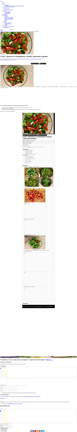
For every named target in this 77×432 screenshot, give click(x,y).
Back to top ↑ (20, 403)
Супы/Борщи (5, 14)
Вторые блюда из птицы (9, 18)
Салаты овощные (8, 11)
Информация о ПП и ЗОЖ (9, 6)
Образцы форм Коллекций (9, 26)
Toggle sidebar (2, 398)
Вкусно (1, 1)
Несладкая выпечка (8, 22)
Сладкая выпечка (8, 23)
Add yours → (49, 359)
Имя (1, 386)
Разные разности (5, 27)
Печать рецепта (43, 63)
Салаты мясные (7, 12)
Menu (2, 30)
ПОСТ (4, 3)
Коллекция (4, 25)
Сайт (1, 390)
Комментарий (3, 385)
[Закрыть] (0, 408)
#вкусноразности (50, 306)
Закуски (4, 7)
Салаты (4, 10)
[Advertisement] (31, 96)
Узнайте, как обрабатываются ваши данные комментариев (30, 396)
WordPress (13, 403)
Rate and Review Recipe (4, 428)
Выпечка (4, 21)
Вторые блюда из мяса (9, 17)
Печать (25, 135)
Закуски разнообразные (9, 9)
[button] (24, 131)
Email (1, 388)
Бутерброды (7, 8)
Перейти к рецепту (35, 63)
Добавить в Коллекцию (42, 135)
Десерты (6, 24)
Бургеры (6, 16)
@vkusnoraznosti (39, 306)
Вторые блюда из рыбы (9, 19)
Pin (29, 135)
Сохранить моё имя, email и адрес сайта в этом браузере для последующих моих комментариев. (19, 392)
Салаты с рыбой (7, 13)
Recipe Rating (2, 365)
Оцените (34, 135)
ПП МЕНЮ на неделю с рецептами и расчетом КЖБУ (14, 5)
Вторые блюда (5, 15)
